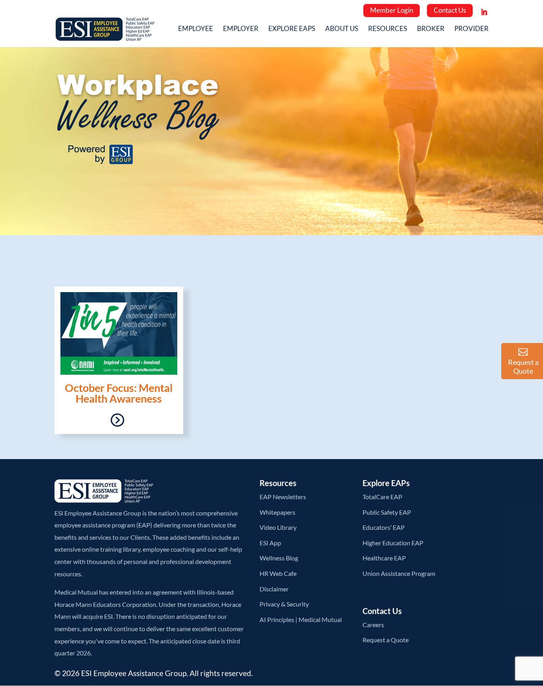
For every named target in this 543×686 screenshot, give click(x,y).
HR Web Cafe (278, 573)
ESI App (270, 542)
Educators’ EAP (384, 527)
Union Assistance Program (399, 573)
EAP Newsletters (283, 496)
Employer (240, 29)
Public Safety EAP (387, 512)
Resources (387, 29)
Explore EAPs (291, 29)
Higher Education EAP (393, 542)
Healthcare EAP (384, 558)
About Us (341, 29)
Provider (471, 29)
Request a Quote (386, 639)
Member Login (391, 10)
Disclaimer (274, 589)
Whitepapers (277, 512)
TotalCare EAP (382, 496)
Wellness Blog (279, 558)
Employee (195, 29)
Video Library (278, 527)
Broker (430, 29)
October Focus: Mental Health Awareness (119, 393)
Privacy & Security (284, 604)
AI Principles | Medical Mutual (301, 619)
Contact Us (450, 10)
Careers (373, 624)
